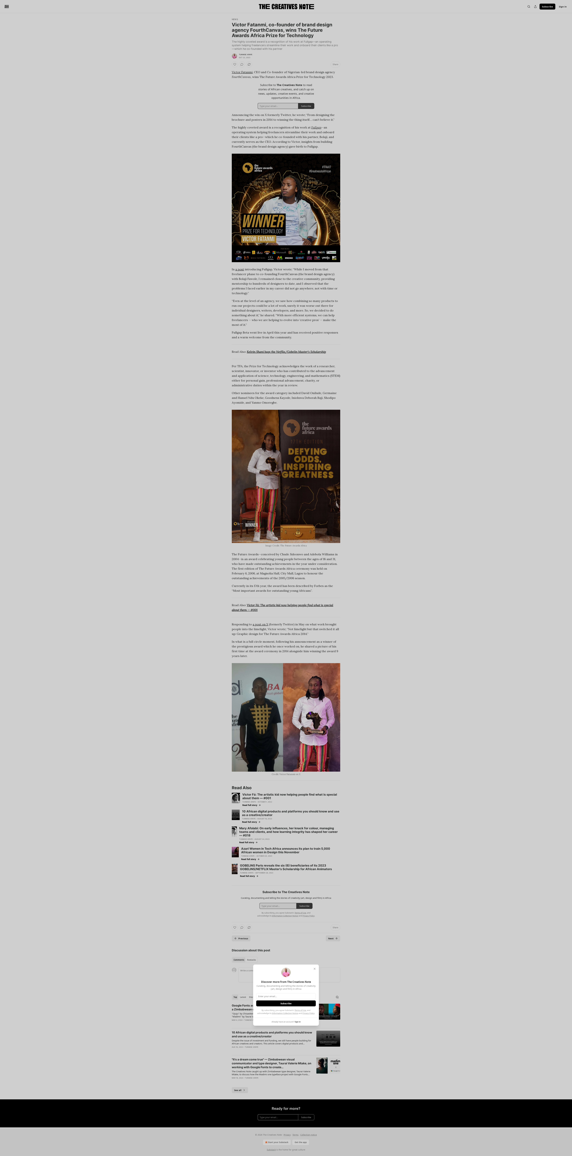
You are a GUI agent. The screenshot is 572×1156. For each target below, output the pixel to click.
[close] (314, 968)
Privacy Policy (308, 1013)
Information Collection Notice (285, 1013)
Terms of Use (300, 1010)
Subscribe (286, 1003)
